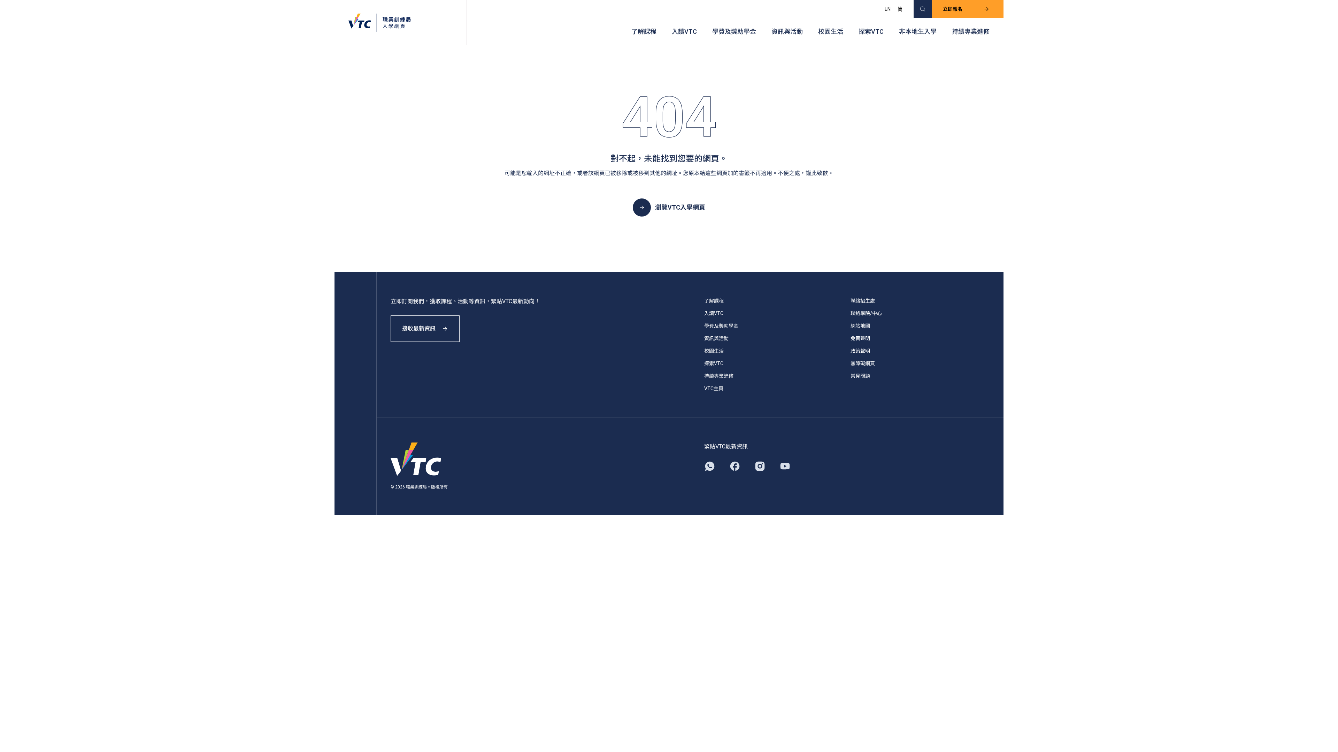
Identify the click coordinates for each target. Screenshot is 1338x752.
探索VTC (871, 31)
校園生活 (830, 31)
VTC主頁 (713, 388)
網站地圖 (860, 326)
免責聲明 (860, 338)
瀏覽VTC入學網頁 (680, 207)
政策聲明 (860, 351)
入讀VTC (684, 31)
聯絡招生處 (863, 301)
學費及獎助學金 (734, 31)
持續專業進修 (971, 31)
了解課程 (643, 31)
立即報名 (952, 9)
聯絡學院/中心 (866, 313)
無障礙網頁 (863, 363)
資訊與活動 (787, 31)
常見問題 (860, 376)
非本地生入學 (918, 31)
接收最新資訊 (419, 328)
